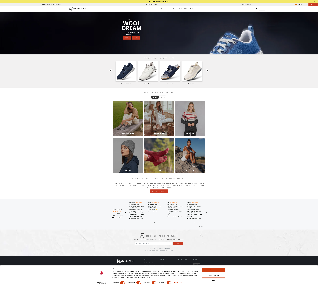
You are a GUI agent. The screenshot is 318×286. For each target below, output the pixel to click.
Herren (136, 37)
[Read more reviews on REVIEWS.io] (117, 218)
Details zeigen (178, 282)
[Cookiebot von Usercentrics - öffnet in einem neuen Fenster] (101, 283)
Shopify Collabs (196, 263)
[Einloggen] (306, 4)
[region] (166, 212)
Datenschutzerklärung (167, 250)
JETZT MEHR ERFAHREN (159, 191)
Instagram (195, 264)
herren (163, 97)
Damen (127, 37)
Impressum (179, 263)
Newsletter (163, 265)
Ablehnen (213, 280)
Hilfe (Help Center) (148, 263)
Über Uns (162, 263)
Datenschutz (180, 265)
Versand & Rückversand (149, 265)
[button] (126, 212)
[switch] (138, 282)
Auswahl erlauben (213, 275)
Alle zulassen (213, 269)
